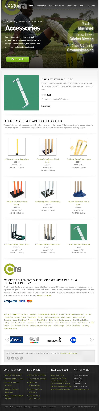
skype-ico (17, 358)
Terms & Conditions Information (60, 389)
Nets (12, 407)
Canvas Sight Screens (79, 323)
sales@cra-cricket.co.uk (68, 353)
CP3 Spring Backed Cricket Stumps (47, 244)
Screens (35, 407)
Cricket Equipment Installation (40, 326)
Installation (52, 407)
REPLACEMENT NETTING (37, 375)
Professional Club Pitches (59, 378)
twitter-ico (13, 358)
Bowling (27, 407)
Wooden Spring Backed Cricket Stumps (48, 160)
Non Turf (19, 407)
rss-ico (21, 358)
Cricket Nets (32, 317)
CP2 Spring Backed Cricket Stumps (16, 244)
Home (30, 5)
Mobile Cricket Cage (52, 317)
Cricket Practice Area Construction (71, 314)
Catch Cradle (66, 317)
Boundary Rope (58, 326)
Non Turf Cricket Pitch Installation (61, 386)
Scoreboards (31, 323)
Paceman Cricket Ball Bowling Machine (43, 314)
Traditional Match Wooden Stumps (79, 159)
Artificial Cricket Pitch (45, 323)
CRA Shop (91, 5)
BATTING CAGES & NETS (13, 375)
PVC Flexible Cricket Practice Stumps (17, 203)
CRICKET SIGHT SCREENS (14, 379)
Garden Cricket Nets (73, 326)
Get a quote (17, 59)
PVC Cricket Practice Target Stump (17, 159)
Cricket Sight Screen (18, 323)
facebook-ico (8, 358)
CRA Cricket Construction (12, 6)
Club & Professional (75, 5)
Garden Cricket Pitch (57, 375)
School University (56, 5)
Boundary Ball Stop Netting (59, 381)
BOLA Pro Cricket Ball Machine (60, 320)
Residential (41, 5)
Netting (40, 317)
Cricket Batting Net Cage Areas (60, 383)
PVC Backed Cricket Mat (19, 326)
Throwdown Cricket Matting (37, 320)
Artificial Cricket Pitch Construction (16, 314)
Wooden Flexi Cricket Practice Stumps (78, 203)
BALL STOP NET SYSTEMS (37, 379)
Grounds (43, 407)
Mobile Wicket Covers (62, 323)
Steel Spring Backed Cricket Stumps (47, 202)
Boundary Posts (20, 317)
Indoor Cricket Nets (19, 320)
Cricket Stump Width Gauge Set (79, 244)
